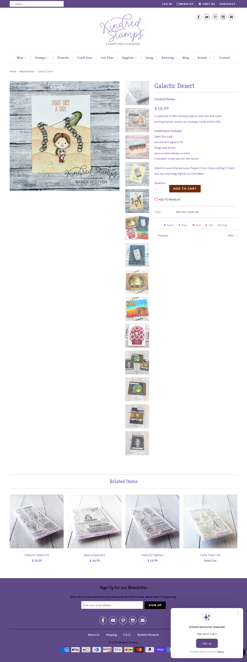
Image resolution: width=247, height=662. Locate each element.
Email (224, 225)
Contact (224, 57)
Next (231, 235)
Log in (167, 4)
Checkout (227, 4)
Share (184, 225)
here (200, 173)
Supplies (128, 57)
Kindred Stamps (164, 99)
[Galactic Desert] (64, 136)
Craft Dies (84, 57)
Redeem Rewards (148, 634)
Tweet (170, 225)
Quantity (159, 183)
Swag (149, 57)
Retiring (168, 57)
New (20, 57)
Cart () (208, 4)
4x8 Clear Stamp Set (187, 211)
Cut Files (107, 57)
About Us (94, 634)
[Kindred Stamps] (123, 30)
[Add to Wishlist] (61, 497)
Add (211, 225)
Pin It (198, 225)
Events (202, 57)
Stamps (40, 57)
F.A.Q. (127, 634)
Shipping (111, 634)
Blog (186, 57)
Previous (163, 235)
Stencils (63, 57)
